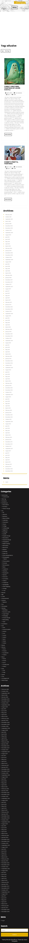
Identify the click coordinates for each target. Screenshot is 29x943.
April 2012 (8, 432)
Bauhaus (5, 516)
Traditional (5, 582)
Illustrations (6, 537)
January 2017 (8, 304)
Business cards (6, 611)
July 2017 (7, 291)
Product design (6, 617)
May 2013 (8, 403)
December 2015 (9, 333)
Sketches (5, 571)
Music (3, 657)
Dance (4, 658)
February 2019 (9, 248)
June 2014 (8, 374)
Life (3, 625)
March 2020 (8, 221)
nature (4, 637)
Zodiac (4, 643)
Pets (3, 668)
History (4, 631)
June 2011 (8, 455)
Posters (5, 650)
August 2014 (8, 369)
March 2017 (8, 300)
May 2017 (8, 295)
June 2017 (8, 293)
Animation (4, 501)
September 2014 (9, 367)
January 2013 (8, 412)
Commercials (6, 496)
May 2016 (8, 322)
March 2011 (8, 462)
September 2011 (9, 448)
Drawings (5, 532)
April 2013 (8, 405)
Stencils (5, 574)
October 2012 (8, 419)
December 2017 (9, 279)
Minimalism (5, 545)
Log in (7, 482)
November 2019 (9, 228)
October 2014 (8, 365)
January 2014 (8, 385)
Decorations (6, 504)
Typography (6, 584)
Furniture (5, 506)
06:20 (13, 94)
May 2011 (8, 457)
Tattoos (5, 580)
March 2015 (8, 354)
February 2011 (9, 464)
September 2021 (9, 219)
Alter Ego (4, 499)
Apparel (5, 602)
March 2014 (8, 381)
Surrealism (5, 578)
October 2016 (8, 311)
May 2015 (8, 349)
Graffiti (4, 534)
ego (7, 94)
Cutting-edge (6, 528)
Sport (4, 639)
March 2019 (8, 246)
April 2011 (8, 459)
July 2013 (7, 399)
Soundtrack (5, 652)
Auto (4, 627)
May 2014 (8, 376)
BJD (2, 594)
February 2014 (9, 383)
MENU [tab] (14, 7)
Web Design (5, 680)
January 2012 (8, 439)
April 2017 (8, 297)
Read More (8, 134)
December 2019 (9, 226)
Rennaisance (6, 565)
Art (2, 510)
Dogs (4, 672)
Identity (4, 608)
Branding (5, 610)
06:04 (13, 168)
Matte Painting (6, 543)
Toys (3, 676)
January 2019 (8, 250)
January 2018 (8, 277)
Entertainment (5, 598)
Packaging (5, 615)
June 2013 (8, 401)
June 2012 (8, 428)
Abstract (5, 514)
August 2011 (8, 450)
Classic (4, 524)
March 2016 (8, 327)
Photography (6, 557)
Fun (3, 604)
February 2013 (9, 410)
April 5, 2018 (9, 93)
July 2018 (7, 264)
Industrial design (7, 539)
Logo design (6, 613)
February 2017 (9, 302)
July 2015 (7, 345)
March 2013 (8, 408)
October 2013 (8, 392)
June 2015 (8, 347)
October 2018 (8, 257)
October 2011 (8, 446)
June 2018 (8, 266)
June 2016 (8, 320)
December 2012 (9, 414)
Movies (3, 647)
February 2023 (9, 214)
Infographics (6, 541)
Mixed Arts (5, 547)
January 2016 (8, 331)
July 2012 (7, 426)
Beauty (3, 592)
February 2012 (9, 437)
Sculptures (5, 569)
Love (4, 633)
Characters (5, 522)
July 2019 (7, 237)
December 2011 (9, 441)
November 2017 (9, 282)
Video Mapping (6, 586)
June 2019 (8, 239)
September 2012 (9, 421)
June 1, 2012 (9, 167)
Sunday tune (6, 664)
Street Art (5, 576)
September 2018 (9, 259)
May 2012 (8, 430)
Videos (4, 666)
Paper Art (5, 553)
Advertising (4, 495)
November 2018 (9, 255)
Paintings (5, 551)
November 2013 (9, 390)
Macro (5, 559)
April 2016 (8, 324)
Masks (3, 645)
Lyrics (4, 662)
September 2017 (9, 286)
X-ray (4, 590)
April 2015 (8, 351)
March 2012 (8, 435)
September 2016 (9, 313)
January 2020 (8, 223)
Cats (4, 670)
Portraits (5, 563)
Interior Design (6, 508)
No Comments (17, 93)
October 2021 (8, 217)
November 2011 (9, 444)
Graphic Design (6, 535)
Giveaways (4, 606)
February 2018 (9, 275)
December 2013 (9, 387)
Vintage (5, 588)
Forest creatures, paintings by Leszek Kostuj (12, 88)
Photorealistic (6, 561)
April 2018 (8, 270)
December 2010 (9, 468)
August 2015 (8, 342)
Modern (5, 549)
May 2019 (8, 241)
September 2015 (9, 340)
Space (3, 674)
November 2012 (9, 417)
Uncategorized (5, 678)
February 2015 (9, 356)
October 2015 (8, 338)
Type (4, 621)
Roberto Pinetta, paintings (11, 163)
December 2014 (9, 360)
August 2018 (8, 261)
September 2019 (9, 232)
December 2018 (9, 253)
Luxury (4, 635)
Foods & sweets (6, 629)
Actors (4, 649)
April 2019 (8, 244)
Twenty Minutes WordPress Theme (12, 939)
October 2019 (8, 230)
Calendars (5, 520)
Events (4, 660)
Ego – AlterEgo (5, 51)
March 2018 (8, 273)
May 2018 (8, 268)
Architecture (5, 503)
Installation (4, 623)
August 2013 (8, 396)
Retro (4, 567)
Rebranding (5, 619)
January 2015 (8, 358)
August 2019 (8, 235)
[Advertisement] (14, 27)
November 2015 (9, 336)
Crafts (3, 596)
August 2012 (8, 423)
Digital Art (5, 530)
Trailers (5, 654)
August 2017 (8, 288)
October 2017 (8, 284)
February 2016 (9, 329)
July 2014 (7, 372)
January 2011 (8, 466)
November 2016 (9, 309)
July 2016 (7, 318)
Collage (4, 526)
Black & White (6, 518)
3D (3, 512)
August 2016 (8, 315)
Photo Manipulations (8, 555)
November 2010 (9, 471)
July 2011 (7, 453)
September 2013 (9, 394)
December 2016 (9, 306)
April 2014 (8, 378)
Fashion (4, 600)
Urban (4, 641)
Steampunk (5, 573)
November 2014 (9, 363)
